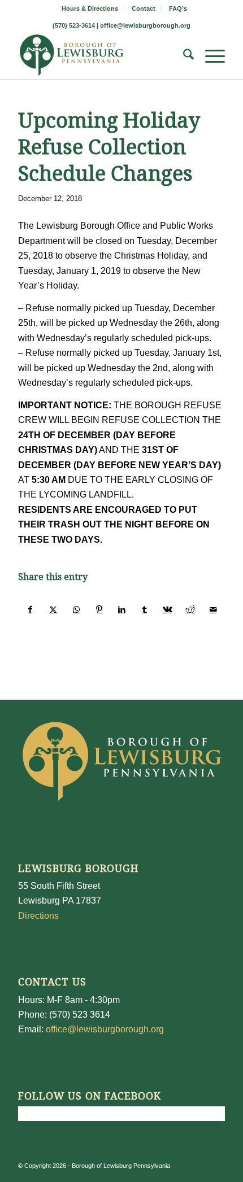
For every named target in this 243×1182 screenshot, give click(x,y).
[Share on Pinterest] (99, 609)
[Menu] (209, 56)
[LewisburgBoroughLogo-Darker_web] (100, 56)
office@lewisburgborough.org (145, 25)
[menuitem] (90, 8)
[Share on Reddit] (190, 609)
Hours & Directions (90, 8)
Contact (143, 8)
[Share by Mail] (213, 609)
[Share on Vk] (168, 609)
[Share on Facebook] (30, 609)
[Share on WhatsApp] (76, 609)
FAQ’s (178, 8)
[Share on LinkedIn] (122, 609)
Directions (38, 916)
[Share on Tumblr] (144, 609)
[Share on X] (53, 609)
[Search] (183, 56)
